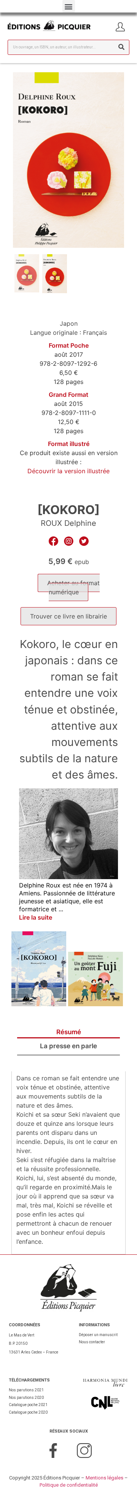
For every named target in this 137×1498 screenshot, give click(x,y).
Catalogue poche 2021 (28, 1405)
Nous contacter (92, 1342)
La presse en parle (68, 1046)
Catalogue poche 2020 (28, 1412)
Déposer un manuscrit (98, 1335)
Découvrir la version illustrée (68, 471)
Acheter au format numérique (73, 587)
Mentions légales (104, 1478)
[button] (68, 6)
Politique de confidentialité (69, 1485)
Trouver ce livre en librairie (68, 616)
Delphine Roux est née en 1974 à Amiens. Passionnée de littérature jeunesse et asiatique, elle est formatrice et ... (67, 896)
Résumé (68, 1032)
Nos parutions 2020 (26, 1397)
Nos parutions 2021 (26, 1390)
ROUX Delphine (68, 523)
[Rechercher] (121, 47)
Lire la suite (35, 917)
